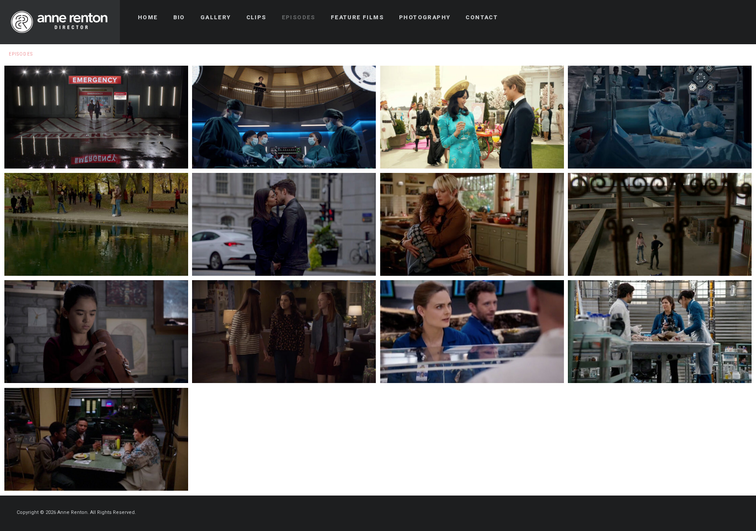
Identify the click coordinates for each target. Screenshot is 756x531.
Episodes (21, 54)
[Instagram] (737, 17)
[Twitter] (721, 17)
